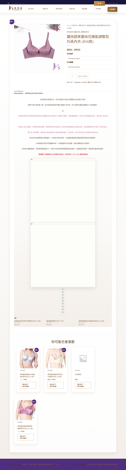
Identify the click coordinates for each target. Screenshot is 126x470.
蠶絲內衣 (77, 32)
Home (68, 25)
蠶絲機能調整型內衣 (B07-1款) (54, 321)
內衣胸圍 (70, 62)
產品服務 (85, 8)
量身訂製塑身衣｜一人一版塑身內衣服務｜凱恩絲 (72, 8)
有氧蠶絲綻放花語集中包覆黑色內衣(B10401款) (27, 321)
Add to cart (83, 76)
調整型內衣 (82, 25)
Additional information (34, 93)
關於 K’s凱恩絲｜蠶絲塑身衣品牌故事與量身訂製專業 (59, 8)
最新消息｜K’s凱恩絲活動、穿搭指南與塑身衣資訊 (46, 8)
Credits (56, 464)
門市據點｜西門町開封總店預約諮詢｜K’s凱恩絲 (98, 8)
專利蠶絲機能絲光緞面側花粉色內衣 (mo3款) (91, 321)
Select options (25, 385)
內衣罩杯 (70, 54)
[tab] (18, 93)
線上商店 (32, 8)
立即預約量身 (112, 9)
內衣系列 (74, 25)
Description (18, 93)
